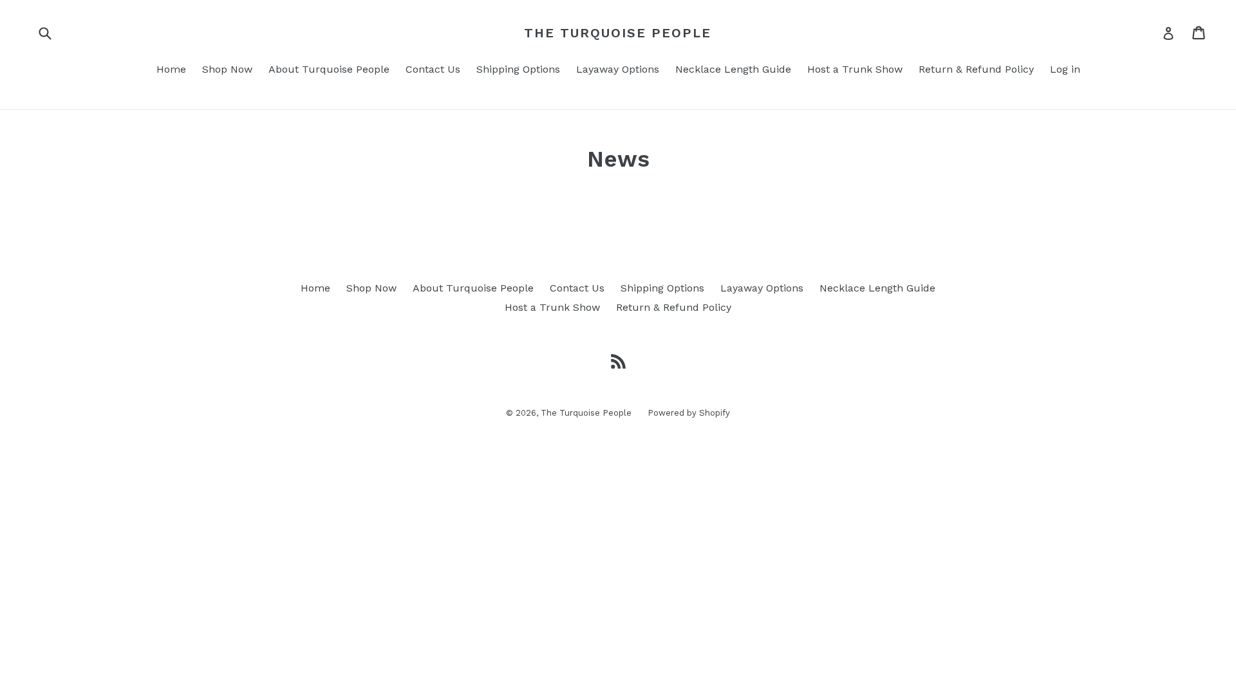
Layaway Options (617, 69)
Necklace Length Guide (733, 69)
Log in (1065, 69)
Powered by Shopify (689, 413)
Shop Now (227, 69)
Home (171, 69)
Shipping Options (518, 69)
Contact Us (433, 69)
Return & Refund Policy (976, 69)
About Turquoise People (328, 69)
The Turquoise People (617, 33)
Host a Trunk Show (855, 69)
